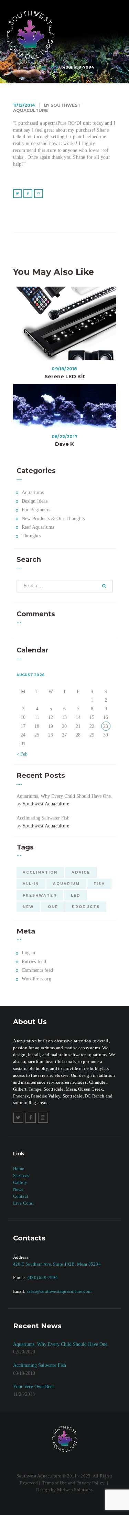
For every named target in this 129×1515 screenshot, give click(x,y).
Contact (21, 1196)
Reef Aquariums (38, 527)
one (53, 907)
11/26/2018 (24, 1394)
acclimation (40, 872)
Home (18, 1168)
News (18, 1189)
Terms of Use (54, 1482)
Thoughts (31, 535)
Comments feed (37, 970)
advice (81, 872)
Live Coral (23, 1203)
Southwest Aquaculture (46, 803)
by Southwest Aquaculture (46, 108)
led (75, 895)
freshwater (40, 895)
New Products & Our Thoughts (53, 518)
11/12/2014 (24, 105)
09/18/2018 (64, 368)
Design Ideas (34, 501)
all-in (31, 884)
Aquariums (33, 492)
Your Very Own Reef (33, 1386)
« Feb (22, 754)
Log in (28, 952)
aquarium (66, 884)
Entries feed (34, 961)
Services (21, 1175)
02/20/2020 (24, 1351)
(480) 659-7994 (43, 1277)
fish (99, 884)
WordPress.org (36, 978)
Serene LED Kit (64, 376)
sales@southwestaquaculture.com (59, 1291)
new (28, 907)
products (86, 907)
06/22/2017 (64, 436)
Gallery (20, 1182)
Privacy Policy (90, 1482)
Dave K (64, 444)
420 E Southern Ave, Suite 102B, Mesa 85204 (57, 1264)
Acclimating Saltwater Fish (43, 818)
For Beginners (36, 509)
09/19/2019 (24, 1373)
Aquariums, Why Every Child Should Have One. (64, 796)
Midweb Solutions (75, 1489)
